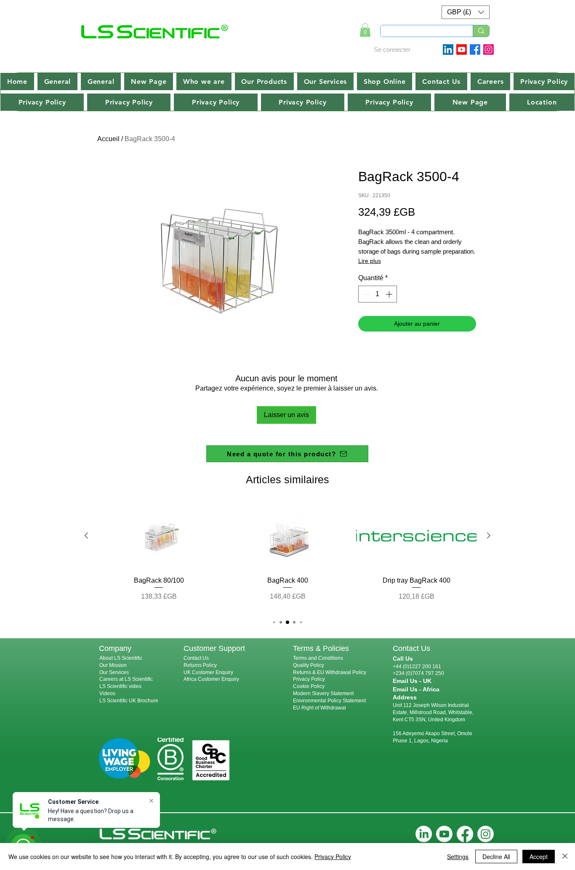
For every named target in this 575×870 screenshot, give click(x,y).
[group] (287, 555)
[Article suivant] (489, 535)
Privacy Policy (309, 679)
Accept (539, 856)
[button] (466, 12)
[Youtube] (461, 49)
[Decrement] (365, 294)
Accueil (108, 138)
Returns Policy (200, 665)
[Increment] (390, 294)
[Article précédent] (86, 535)
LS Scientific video (120, 686)
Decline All (496, 856)
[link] (365, 30)
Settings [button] (458, 856)
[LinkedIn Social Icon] (448, 49)
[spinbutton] (377, 294)
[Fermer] (565, 856)
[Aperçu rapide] (158, 536)
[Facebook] (475, 49)
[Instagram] (488, 49)
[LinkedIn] (423, 834)
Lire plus (369, 260)
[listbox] (466, 12)
